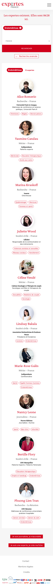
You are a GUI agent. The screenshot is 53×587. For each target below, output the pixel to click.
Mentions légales (25, 566)
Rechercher (26, 48)
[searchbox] (26, 33)
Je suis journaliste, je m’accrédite (26, 536)
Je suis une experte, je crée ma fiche (26, 545)
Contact (25, 561)
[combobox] (26, 31)
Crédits (26, 572)
